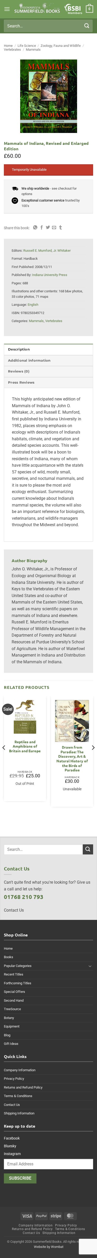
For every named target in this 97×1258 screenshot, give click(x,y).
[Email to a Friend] (54, 227)
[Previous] (4, 758)
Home (8, 46)
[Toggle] (90, 966)
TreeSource (12, 1009)
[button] (7, 9)
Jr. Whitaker (62, 250)
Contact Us (12, 1105)
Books (8, 957)
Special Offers (14, 992)
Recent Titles (13, 974)
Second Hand (14, 1000)
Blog (7, 1035)
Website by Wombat (48, 1247)
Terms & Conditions (18, 1096)
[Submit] (87, 26)
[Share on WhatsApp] (35, 227)
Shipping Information (19, 1113)
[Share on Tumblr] (60, 227)
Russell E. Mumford (37, 250)
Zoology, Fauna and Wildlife (61, 46)
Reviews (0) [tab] (18, 371)
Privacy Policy (14, 1079)
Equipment (11, 1026)
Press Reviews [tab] (21, 382)
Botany (9, 1018)
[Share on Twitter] (48, 227)
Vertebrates (12, 49)
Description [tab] (19, 349)
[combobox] (48, 26)
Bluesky (10, 1146)
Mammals (33, 49)
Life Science (27, 46)
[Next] (93, 758)
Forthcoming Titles (17, 983)
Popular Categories (18, 966)
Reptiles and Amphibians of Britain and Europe (25, 746)
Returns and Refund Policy (23, 1087)
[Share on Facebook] (42, 227)
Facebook (12, 1138)
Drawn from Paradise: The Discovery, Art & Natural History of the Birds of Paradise (72, 758)
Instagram (12, 1154)
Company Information (19, 1070)
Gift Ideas (11, 1044)
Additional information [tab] (29, 360)
